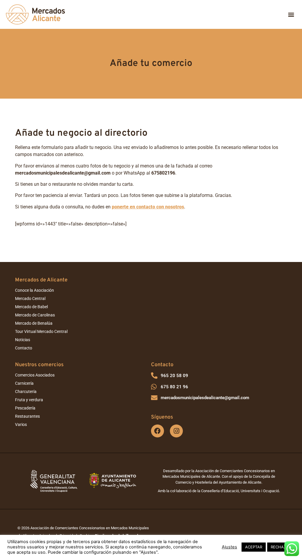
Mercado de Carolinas (35, 315)
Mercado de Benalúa (33, 323)
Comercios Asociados (35, 375)
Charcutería (26, 391)
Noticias (22, 339)
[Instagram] (176, 430)
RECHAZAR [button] (281, 547)
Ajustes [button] (229, 547)
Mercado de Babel (31, 306)
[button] (291, 14)
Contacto (23, 348)
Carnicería (24, 383)
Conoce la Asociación (34, 290)
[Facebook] (157, 430)
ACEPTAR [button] (253, 547)
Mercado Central (30, 298)
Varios (21, 424)
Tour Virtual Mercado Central (41, 331)
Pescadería (25, 408)
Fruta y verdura (29, 399)
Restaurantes (27, 416)
